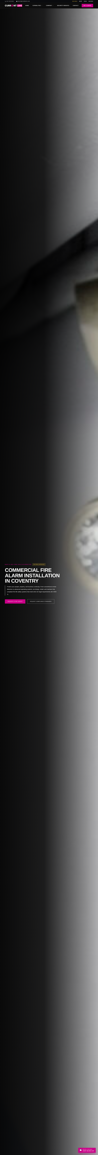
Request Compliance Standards (40, 601)
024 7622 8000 (10, 1)
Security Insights (63, 5)
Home (27, 5)
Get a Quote (87, 5)
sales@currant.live (24, 1)
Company (49, 5)
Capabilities (37, 5)
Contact (76, 5)
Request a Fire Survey (15, 601)
